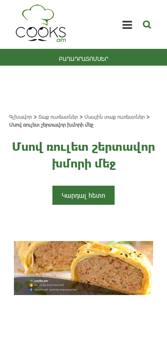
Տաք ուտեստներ (58, 117)
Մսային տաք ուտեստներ (114, 117)
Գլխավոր (20, 117)
